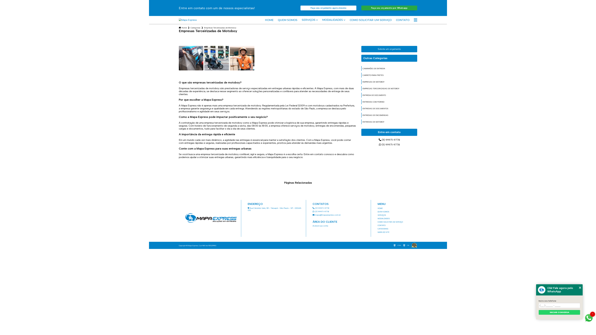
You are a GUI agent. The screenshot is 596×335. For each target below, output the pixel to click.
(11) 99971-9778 (390, 139)
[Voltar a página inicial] (188, 19)
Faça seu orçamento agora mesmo (328, 8)
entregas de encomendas (375, 115)
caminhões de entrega (374, 68)
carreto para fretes (373, 75)
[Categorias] (415, 20)
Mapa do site (383, 232)
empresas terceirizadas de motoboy (381, 88)
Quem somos (287, 20)
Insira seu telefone (547, 301)
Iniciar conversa (559, 312)
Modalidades (332, 19)
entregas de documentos (375, 108)
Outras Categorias (375, 58)
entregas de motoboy (373, 122)
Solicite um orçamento (389, 49)
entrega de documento (374, 95)
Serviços (308, 19)
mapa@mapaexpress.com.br (327, 215)
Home (269, 20)
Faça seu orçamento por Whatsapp (389, 8)
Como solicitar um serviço (371, 20)
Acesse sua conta (320, 226)
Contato (402, 20)
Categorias (195, 28)
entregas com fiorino (373, 102)
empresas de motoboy (373, 82)
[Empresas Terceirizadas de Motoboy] (191, 58)
